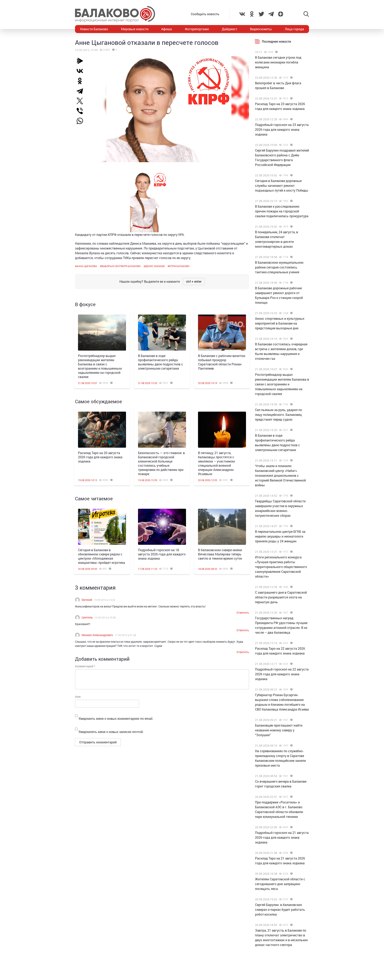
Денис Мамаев (155, 266)
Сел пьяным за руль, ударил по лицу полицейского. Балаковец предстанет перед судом (278, 414)
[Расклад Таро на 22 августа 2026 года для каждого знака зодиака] (291, 643)
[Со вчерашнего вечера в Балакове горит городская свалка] (291, 776)
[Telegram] (81, 91)
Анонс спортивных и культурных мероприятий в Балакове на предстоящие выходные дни (279, 323)
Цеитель (87, 617)
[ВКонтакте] (81, 71)
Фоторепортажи (197, 29)
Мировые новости (134, 29)
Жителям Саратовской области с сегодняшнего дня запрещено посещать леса (280, 884)
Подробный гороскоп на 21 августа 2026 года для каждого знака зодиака (282, 837)
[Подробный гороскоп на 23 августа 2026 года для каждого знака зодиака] (291, 119)
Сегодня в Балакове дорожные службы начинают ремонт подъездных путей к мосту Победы (281, 185)
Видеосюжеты (261, 29)
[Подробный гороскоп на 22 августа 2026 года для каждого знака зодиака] (291, 664)
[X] (81, 101)
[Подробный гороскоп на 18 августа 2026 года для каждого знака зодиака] (162, 527)
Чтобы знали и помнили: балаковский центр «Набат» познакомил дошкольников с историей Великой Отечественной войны (280, 475)
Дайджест (229, 29)
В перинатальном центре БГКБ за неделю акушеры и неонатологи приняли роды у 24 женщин (280, 536)
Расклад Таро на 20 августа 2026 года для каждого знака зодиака (100, 457)
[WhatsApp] (82, 121)
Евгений (87, 600)
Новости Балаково (94, 29)
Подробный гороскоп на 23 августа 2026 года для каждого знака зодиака (282, 129)
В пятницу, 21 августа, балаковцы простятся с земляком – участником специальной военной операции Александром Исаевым (216, 463)
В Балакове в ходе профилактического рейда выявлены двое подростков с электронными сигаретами (160, 362)
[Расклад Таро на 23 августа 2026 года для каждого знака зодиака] (291, 98)
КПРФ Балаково (179, 266)
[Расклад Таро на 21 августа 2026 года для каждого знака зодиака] (291, 853)
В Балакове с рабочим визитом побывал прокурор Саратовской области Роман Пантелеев (221, 362)
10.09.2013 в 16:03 (104, 599)
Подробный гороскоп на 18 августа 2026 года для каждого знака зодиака (162, 554)
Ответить (243, 612)
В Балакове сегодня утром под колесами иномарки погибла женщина (278, 62)
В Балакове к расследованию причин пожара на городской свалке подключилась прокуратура (281, 211)
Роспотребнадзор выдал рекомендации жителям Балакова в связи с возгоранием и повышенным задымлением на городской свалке (100, 366)
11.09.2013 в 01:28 (125, 635)
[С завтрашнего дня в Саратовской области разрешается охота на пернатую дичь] (291, 587)
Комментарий (85, 666)
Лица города (294, 29)
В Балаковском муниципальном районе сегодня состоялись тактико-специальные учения (279, 267)
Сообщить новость (205, 14)
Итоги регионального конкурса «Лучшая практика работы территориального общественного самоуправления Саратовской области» (281, 566)
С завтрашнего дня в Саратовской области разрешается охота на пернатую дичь (281, 597)
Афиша (166, 29)
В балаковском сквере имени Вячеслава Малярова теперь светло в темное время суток (220, 554)
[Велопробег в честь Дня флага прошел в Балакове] (291, 77)
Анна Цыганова (86, 266)
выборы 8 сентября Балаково (121, 266)
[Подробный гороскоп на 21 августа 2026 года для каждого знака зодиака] (291, 827)
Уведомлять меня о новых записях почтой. (111, 732)
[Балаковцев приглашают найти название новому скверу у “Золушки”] (291, 720)
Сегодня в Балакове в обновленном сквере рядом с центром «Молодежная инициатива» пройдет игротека (101, 556)
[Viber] (81, 111)
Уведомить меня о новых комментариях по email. (115, 718)
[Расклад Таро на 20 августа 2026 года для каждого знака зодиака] (102, 430)
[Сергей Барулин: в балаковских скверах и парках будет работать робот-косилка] (291, 899)
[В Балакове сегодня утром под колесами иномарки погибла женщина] (276, 52)
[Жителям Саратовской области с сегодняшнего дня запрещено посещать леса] (291, 874)
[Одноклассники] (81, 81)
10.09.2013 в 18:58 (105, 617)
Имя (78, 697)
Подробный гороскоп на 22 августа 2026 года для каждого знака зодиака (282, 674)
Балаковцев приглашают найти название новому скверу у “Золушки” (278, 730)
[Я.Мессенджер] (81, 61)
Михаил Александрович (97, 635)
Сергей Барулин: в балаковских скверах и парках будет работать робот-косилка (280, 909)
